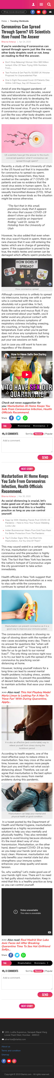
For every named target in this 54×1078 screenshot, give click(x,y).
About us (6, 1046)
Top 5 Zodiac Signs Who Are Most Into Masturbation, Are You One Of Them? (23, 539)
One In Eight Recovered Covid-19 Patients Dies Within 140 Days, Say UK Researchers (27, 82)
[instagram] (44, 12)
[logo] (9, 4)
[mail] (50, 12)
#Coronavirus (24, 425)
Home (4, 21)
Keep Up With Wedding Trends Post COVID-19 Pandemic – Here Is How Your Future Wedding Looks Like (27, 523)
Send (45, 457)
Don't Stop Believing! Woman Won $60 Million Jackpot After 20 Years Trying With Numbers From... (27, 65)
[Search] (48, 4)
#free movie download (14, 11)
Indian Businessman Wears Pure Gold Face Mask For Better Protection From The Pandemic (28, 532)
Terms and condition (11, 1050)
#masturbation (24, 963)
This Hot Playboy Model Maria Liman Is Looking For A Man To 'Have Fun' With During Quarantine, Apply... (26, 697)
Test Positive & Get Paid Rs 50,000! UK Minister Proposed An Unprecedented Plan (27, 74)
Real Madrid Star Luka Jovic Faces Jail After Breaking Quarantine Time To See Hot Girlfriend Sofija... (26, 944)
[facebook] (32, 12)
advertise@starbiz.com (15, 1039)
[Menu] (41, 4)
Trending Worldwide (19, 21)
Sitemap (5, 1054)
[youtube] (38, 12)
